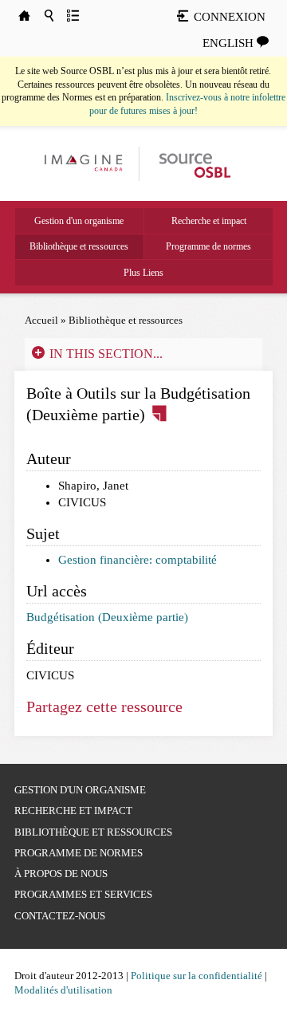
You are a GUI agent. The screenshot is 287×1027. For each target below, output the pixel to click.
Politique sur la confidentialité (196, 976)
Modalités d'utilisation (63, 990)
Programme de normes (208, 246)
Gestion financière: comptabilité (137, 559)
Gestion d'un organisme (79, 220)
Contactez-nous (59, 916)
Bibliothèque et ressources (78, 246)
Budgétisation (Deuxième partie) (107, 617)
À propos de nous (61, 873)
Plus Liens (143, 272)
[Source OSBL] (193, 162)
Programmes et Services (83, 894)
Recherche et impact (208, 220)
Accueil (41, 320)
